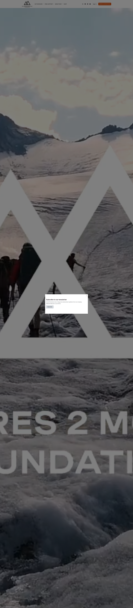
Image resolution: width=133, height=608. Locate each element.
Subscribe (49, 306)
